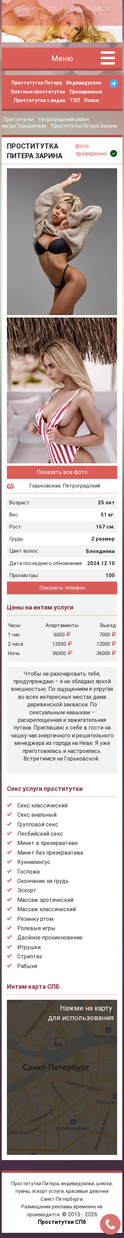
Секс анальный (36, 815)
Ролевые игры (36, 928)
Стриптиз (29, 956)
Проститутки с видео (39, 100)
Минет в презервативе (47, 843)
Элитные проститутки (38, 91)
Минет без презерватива (50, 852)
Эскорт (26, 890)
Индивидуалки (83, 82)
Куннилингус (33, 862)
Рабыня (27, 966)
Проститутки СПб (62, 1222)
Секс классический (42, 805)
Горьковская (44, 486)
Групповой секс (37, 824)
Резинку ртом (35, 919)
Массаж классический (46, 909)
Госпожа (28, 871)
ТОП (75, 100)
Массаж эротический (45, 900)
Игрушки (29, 947)
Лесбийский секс (40, 834)
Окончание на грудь (43, 881)
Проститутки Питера (36, 82)
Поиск (91, 100)
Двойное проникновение (50, 937)
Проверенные (85, 91)
